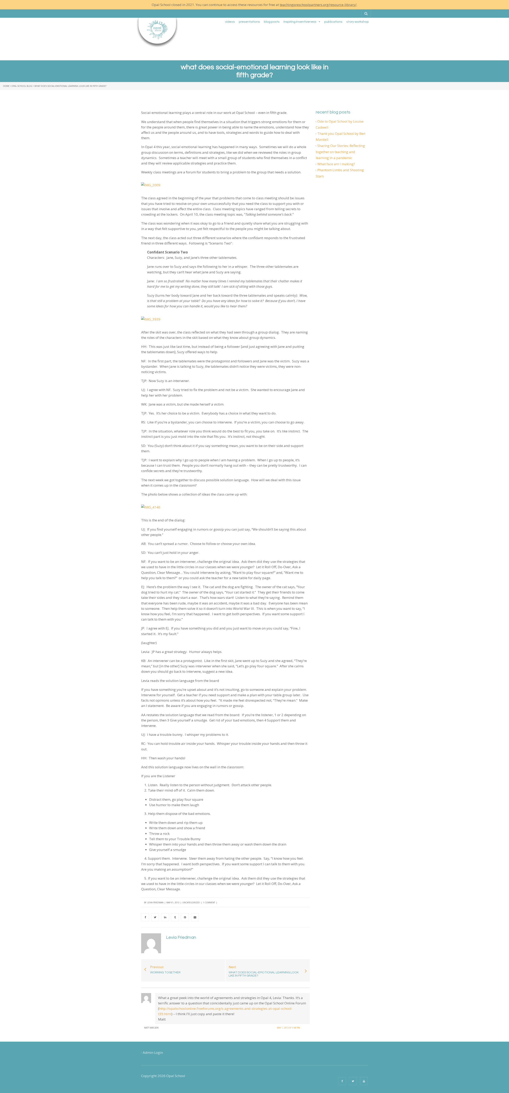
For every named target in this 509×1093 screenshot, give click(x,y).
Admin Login (153, 1052)
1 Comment (209, 902)
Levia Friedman (155, 902)
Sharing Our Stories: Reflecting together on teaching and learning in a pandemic (340, 151)
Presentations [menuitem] (249, 21)
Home (6, 86)
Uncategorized (191, 902)
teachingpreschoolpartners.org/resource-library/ (318, 4)
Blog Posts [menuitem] (272, 21)
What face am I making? (336, 164)
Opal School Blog (21, 86)
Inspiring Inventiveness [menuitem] (300, 21)
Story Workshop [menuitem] (357, 21)
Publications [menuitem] (333, 21)
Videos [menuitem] (230, 21)
